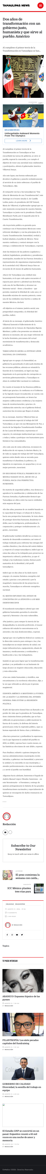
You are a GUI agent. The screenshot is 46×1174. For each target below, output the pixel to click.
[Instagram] (12, 935)
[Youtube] (17, 935)
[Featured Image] (23, 980)
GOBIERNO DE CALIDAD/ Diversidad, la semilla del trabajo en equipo (21, 1087)
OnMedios (6, 1169)
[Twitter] (22, 935)
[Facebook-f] (7, 935)
